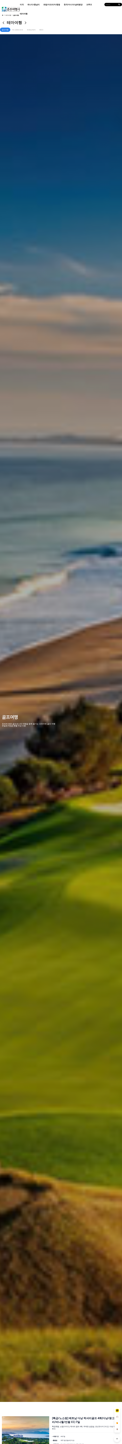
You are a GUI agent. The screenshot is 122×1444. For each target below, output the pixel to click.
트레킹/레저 (31, 30)
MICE (41, 30)
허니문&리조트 (17, 30)
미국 (22, 4)
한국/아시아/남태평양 (73, 4)
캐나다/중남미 (33, 4)
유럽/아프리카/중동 (51, 4)
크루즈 (89, 4)
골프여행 (5, 30)
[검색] (119, 4)
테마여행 (24, 13)
